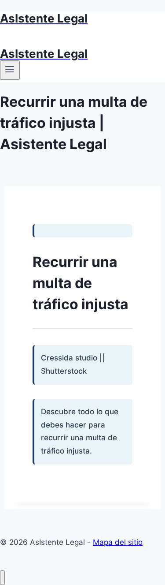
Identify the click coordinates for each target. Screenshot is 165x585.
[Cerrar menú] (2, 577)
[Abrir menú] (10, 70)
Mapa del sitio (118, 542)
